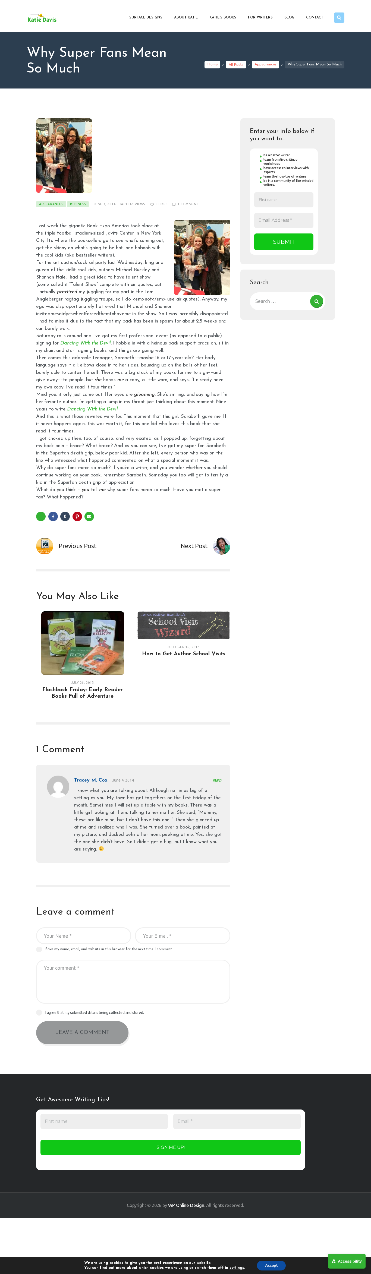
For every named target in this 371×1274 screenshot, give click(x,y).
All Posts (236, 64)
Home (212, 64)
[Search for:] (287, 301)
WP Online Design (186, 1205)
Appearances (265, 64)
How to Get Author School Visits (183, 654)
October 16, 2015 (184, 647)
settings (236, 1268)
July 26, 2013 (82, 682)
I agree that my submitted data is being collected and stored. (94, 1012)
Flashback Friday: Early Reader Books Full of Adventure (82, 693)
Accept (271, 1265)
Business (78, 204)
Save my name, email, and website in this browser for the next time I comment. (109, 949)
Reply (217, 780)
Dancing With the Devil (85, 343)
